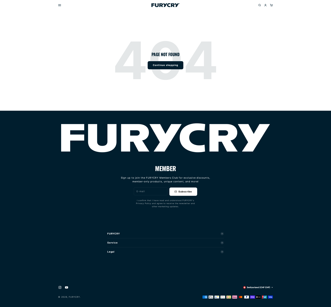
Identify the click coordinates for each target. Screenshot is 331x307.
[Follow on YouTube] (66, 287)
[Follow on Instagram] (60, 287)
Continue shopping (165, 65)
